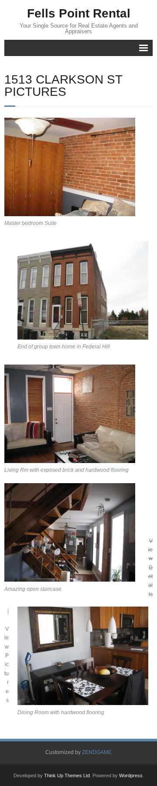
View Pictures (6, 664)
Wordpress (131, 775)
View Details (150, 567)
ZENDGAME (97, 752)
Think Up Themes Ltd (67, 775)
